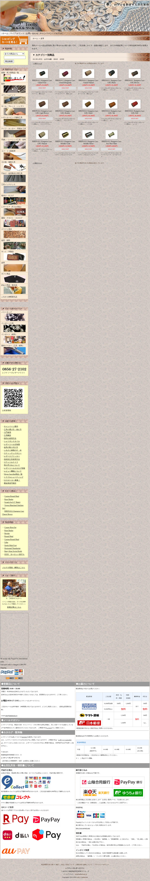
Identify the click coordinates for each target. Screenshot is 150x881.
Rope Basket (8, 499)
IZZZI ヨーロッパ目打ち (14, 554)
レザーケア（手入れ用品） (11, 207)
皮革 (3, 263)
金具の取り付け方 (11, 447)
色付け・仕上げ (7, 196)
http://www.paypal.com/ (83, 828)
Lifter (6, 542)
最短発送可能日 (10, 483)
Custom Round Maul (11, 496)
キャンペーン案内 (11, 426)
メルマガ (58, 33)
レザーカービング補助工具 (11, 117)
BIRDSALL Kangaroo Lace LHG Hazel (88, 112)
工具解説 (7, 435)
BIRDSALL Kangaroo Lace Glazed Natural (88, 81)
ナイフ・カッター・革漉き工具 (13, 129)
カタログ (25, 737)
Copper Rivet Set (10, 527)
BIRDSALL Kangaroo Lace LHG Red (134, 112)
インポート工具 (7, 323)
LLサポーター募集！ (12, 480)
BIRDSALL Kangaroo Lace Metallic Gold (65, 142)
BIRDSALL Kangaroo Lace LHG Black (111, 81)
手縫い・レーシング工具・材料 (13, 140)
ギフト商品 (5, 274)
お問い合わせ (32, 33)
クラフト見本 (6, 229)
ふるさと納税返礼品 (9, 297)
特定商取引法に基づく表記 (50, 864)
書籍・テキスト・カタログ (11, 218)
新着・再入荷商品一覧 (10, 73)
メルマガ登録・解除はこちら (13, 568)
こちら (49, 728)
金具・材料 (5, 240)
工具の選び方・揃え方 (13, 429)
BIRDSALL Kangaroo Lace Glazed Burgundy (65, 81)
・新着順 (61, 59)
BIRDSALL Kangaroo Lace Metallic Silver (88, 142)
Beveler (7, 533)
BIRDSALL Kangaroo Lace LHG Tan (111, 112)
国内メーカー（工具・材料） (12, 346)
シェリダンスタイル (12, 441)
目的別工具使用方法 (12, 459)
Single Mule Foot (10, 545)
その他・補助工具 (8, 162)
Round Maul (8, 536)
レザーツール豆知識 (12, 444)
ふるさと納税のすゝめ (13, 450)
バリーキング (6, 312)
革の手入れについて (12, 465)
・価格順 (55, 59)
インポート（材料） (9, 334)
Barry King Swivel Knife (13, 551)
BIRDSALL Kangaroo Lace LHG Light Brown (42, 112)
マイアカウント (17, 33)
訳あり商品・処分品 (9, 285)
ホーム (5, 33)
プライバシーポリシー (101, 864)
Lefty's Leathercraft (82, 877)
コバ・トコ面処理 (8, 151)
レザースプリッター (12, 456)
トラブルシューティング (13, 477)
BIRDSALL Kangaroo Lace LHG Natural (42, 142)
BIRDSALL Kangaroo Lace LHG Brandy (65, 112)
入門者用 (7, 432)
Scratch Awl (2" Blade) (12, 502)
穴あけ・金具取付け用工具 (11, 173)
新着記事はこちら (14, 607)
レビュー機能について (13, 471)
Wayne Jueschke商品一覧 (13, 474)
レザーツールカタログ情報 (14, 468)
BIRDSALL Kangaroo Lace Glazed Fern (42, 81)
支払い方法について (67, 864)
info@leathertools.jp (11, 715)
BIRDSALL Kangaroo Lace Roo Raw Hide (111, 142)
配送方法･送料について (84, 864)
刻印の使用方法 (10, 438)
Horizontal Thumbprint (12, 548)
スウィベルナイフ (8, 95)
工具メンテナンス (8, 184)
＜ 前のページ (37, 63)
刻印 (3, 84)
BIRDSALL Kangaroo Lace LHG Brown (134, 81)
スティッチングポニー (13, 453)
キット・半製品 (7, 252)
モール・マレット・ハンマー (12, 106)
